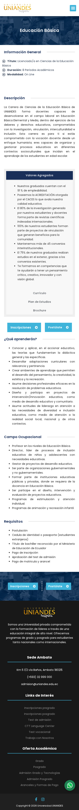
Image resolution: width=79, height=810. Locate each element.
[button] (73, 8)
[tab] (39, 175)
